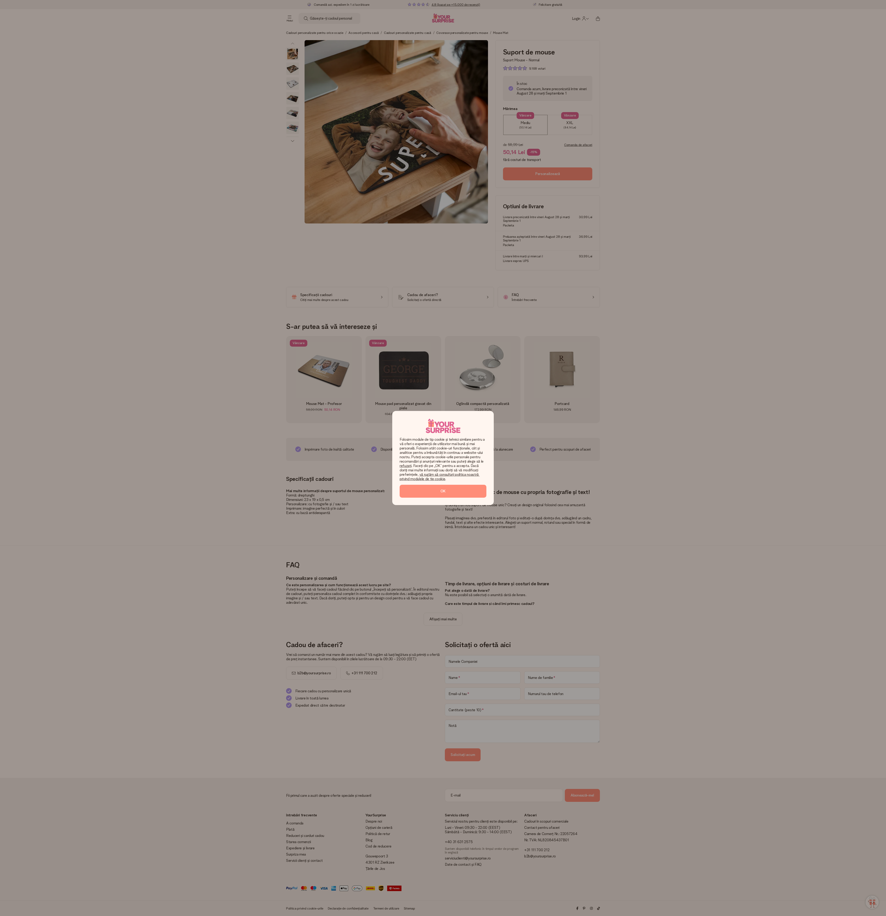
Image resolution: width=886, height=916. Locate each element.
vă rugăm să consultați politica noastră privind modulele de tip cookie (440, 476)
